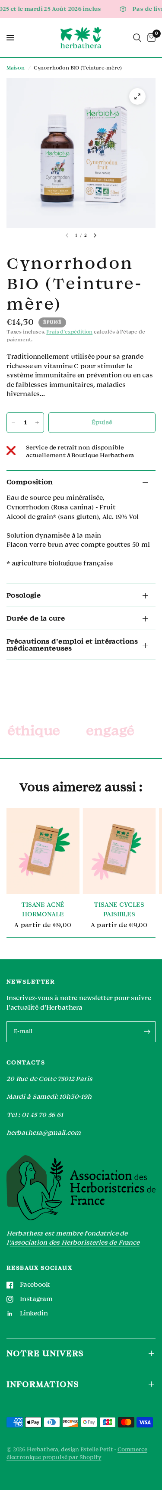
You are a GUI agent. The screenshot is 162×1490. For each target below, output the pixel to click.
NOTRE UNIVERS (45, 1353)
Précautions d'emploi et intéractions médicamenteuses (72, 645)
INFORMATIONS (42, 1384)
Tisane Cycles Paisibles (119, 910)
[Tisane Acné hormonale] (42, 851)
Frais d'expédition (69, 332)
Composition (29, 482)
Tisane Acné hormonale (42, 910)
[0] (150, 37)
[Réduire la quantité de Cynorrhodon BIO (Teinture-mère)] (13, 423)
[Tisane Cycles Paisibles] (119, 851)
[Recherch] (137, 37)
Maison (15, 68)
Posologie (23, 595)
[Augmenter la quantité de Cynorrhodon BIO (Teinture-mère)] (37, 423)
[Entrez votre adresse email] (147, 1031)
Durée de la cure (35, 618)
